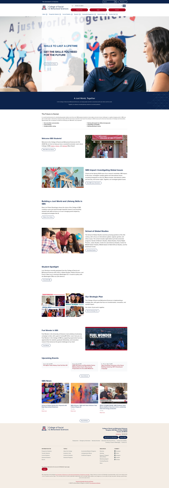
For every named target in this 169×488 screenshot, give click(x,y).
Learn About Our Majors (50, 64)
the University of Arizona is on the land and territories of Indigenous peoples (72, 474)
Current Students (67, 14)
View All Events (84, 376)
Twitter (117, 453)
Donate (117, 10)
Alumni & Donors (101, 14)
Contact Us (118, 434)
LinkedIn (118, 457)
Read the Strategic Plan (92, 311)
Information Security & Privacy (108, 440)
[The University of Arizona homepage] (50, 1)
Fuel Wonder (46, 345)
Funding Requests (104, 461)
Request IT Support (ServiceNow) (104, 456)
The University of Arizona (95, 483)
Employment (75, 440)
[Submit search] (115, 1)
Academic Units (67, 453)
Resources (122, 1)
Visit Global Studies (91, 250)
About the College (68, 451)
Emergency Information (85, 440)
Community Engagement (88, 14)
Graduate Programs (68, 457)
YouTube (118, 459)
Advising (102, 453)
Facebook (118, 451)
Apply (98, 10)
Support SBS (123, 437)
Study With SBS (46, 280)
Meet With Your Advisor (48, 149)
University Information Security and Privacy (84, 481)
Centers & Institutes (68, 455)
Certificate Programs (86, 455)
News (101, 463)
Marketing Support (104, 459)
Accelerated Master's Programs (88, 451)
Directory (102, 451)
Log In (44, 469)
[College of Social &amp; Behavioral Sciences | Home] (55, 8)
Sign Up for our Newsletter (111, 437)
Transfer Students (46, 453)
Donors (43, 459)
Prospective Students (54, 14)
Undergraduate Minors (86, 453)
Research (76, 14)
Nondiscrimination (96, 440)
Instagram (118, 455)
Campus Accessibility (122, 440)
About (44, 14)
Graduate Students (46, 457)
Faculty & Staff (112, 14)
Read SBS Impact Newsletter (93, 183)
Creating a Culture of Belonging (112, 442)
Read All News (84, 420)
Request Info (79, 10)
